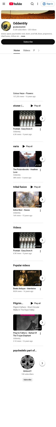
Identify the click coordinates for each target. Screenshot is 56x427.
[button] (38, 50)
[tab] (16, 50)
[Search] (32, 3)
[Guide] (3, 3)
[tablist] (28, 50)
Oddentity (17, 132)
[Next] (42, 118)
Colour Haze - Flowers (23, 93)
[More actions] (40, 129)
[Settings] (37, 3)
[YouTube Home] (15, 4)
